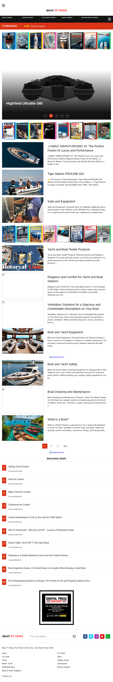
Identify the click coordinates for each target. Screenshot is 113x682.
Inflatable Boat (8, 667)
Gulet (4, 660)
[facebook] (85, 636)
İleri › (66, 446)
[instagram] (96, 636)
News (4, 653)
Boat (59, 657)
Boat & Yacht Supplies (11, 670)
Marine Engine (63, 667)
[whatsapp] (108, 636)
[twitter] (91, 636)
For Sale (6, 657)
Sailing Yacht (63, 660)
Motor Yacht (7, 663)
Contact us (6, 676)
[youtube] (102, 636)
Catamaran (62, 663)
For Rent (61, 653)
